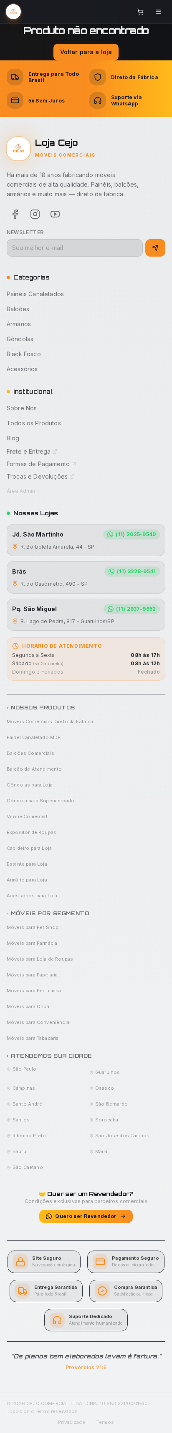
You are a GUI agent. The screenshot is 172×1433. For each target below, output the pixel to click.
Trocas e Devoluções (37, 476)
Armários (19, 323)
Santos (21, 1120)
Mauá (101, 1151)
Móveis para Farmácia (32, 943)
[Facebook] (15, 214)
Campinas (24, 1088)
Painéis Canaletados (35, 293)
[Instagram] (35, 214)
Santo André (27, 1104)
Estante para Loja (27, 864)
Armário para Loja (27, 880)
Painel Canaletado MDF (34, 737)
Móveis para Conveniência (38, 1022)
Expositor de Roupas (31, 832)
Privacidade (71, 1422)
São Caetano (28, 1167)
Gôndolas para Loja (30, 785)
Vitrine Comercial (27, 816)
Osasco (104, 1088)
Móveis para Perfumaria (34, 991)
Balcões (18, 308)
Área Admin (21, 491)
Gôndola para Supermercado (40, 801)
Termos (105, 1422)
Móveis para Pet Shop (32, 927)
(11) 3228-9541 (136, 571)
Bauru (19, 1151)
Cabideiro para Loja (29, 848)
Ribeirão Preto (29, 1135)
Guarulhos (107, 1072)
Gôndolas (20, 338)
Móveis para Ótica (28, 1006)
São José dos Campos (122, 1135)
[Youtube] (55, 214)
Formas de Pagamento (38, 463)
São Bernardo (111, 1104)
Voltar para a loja (86, 51)
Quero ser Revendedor (85, 1216)
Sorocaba (106, 1120)
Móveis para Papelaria (32, 975)
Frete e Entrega (29, 451)
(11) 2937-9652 (136, 609)
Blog (13, 438)
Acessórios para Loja (32, 896)
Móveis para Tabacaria (32, 1038)
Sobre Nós (22, 408)
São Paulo (24, 1069)
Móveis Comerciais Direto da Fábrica (50, 721)
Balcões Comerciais (30, 753)
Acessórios (22, 368)
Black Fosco (24, 353)
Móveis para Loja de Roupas (40, 959)
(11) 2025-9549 (136, 534)
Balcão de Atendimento (34, 769)
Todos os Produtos (34, 423)
